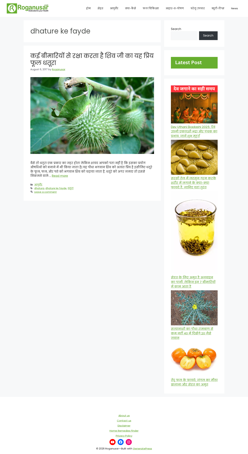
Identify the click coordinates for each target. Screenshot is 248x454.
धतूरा (71, 188)
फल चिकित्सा (151, 8)
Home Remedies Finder (124, 430)
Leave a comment (45, 192)
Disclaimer (124, 425)
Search (176, 29)
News (234, 8)
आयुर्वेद (114, 8)
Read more (60, 176)
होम (88, 8)
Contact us (124, 420)
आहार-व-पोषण (175, 8)
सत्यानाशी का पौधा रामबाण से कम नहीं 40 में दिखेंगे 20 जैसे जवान (192, 333)
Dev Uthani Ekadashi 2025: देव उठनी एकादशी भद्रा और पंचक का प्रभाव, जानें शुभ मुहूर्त (194, 131)
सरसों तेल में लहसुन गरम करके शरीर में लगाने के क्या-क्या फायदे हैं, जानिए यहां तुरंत (193, 182)
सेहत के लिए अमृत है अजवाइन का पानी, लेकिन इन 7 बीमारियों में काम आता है (193, 282)
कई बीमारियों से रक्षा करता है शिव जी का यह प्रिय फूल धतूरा (92, 59)
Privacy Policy (124, 435)
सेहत (100, 8)
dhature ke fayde (55, 188)
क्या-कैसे (130, 8)
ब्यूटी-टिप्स (218, 8)
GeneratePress (142, 448)
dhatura (39, 188)
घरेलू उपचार (198, 8)
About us (124, 415)
